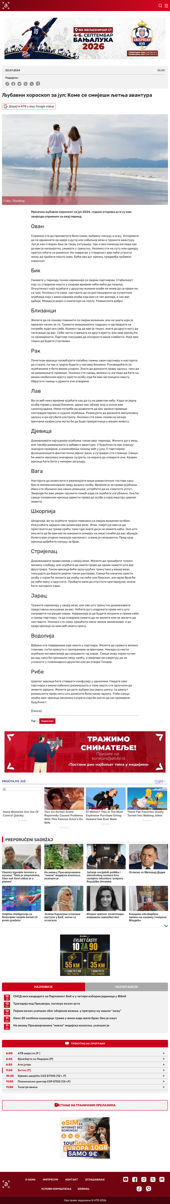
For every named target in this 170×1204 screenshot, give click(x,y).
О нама (30, 1179)
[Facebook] (134, 1179)
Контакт (71, 1179)
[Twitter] (152, 1179)
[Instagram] (143, 1179)
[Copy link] (7, 84)
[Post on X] (26, 84)
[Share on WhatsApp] (32, 84)
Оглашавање (95, 1179)
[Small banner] (85, 955)
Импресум (50, 1179)
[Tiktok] (139, 1188)
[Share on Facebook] (13, 84)
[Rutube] (162, 1179)
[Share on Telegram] (19, 84)
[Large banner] (85, 38)
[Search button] (160, 5)
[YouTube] (125, 1179)
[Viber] (148, 1189)
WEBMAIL (84, 1188)
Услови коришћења (56, 1188)
